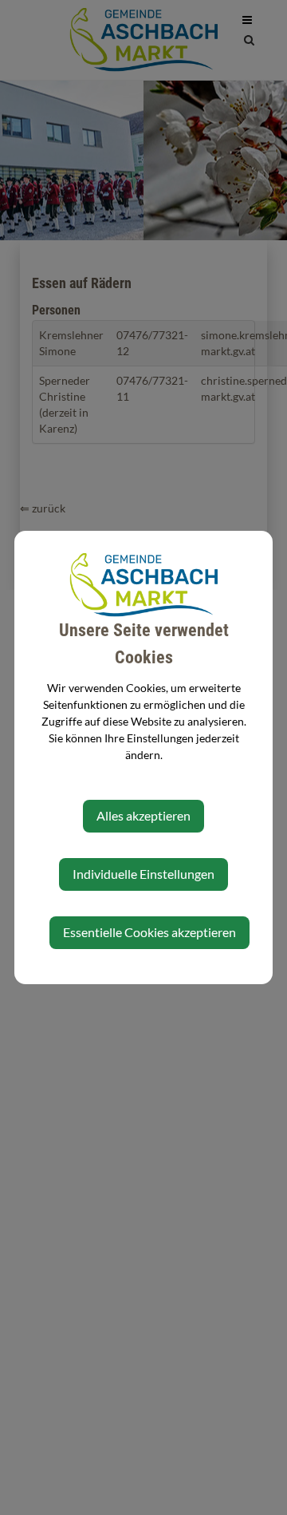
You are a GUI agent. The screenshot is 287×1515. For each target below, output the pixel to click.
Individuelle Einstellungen (143, 873)
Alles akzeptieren (143, 815)
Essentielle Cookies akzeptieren (149, 931)
